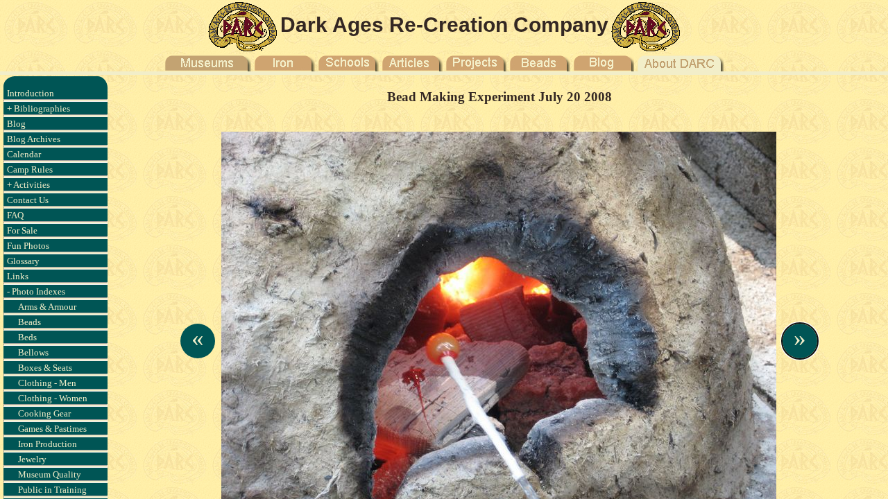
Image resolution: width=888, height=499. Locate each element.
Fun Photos (28, 245)
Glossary (23, 261)
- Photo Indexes (36, 291)
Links (17, 276)
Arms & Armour (47, 306)
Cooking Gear (44, 413)
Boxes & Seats (45, 367)
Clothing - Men (47, 383)
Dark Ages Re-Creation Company (444, 24)
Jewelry (32, 459)
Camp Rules (30, 169)
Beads (29, 322)
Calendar (24, 154)
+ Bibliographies (38, 108)
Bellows (33, 352)
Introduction (30, 93)
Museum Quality (49, 474)
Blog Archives (33, 139)
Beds (27, 337)
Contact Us (28, 200)
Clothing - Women (52, 398)
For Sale (22, 230)
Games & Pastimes (52, 428)
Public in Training (52, 489)
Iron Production (47, 444)
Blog (16, 124)
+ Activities (28, 185)
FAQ (15, 215)
